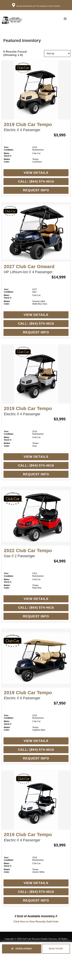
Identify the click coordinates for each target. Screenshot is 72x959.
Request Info (36, 190)
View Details (36, 172)
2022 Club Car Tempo (28, 550)
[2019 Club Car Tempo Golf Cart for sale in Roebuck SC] (36, 90)
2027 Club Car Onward (29, 266)
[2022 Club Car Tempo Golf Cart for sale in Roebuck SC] (36, 516)
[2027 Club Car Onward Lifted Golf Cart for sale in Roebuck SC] (36, 232)
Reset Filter (56, 949)
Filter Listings (23, 949)
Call (44, 18)
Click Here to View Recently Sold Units (36, 921)
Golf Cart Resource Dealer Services (39, 939)
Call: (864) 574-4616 (36, 181)
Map (55, 18)
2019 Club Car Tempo (28, 124)
